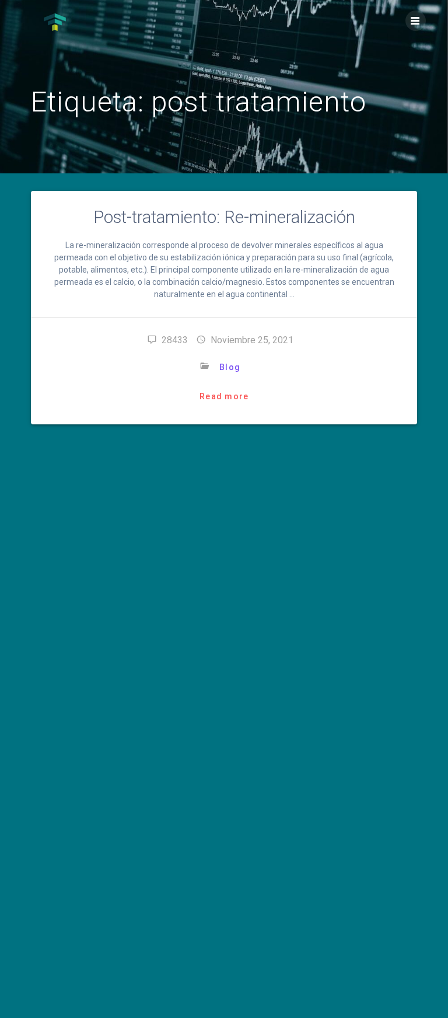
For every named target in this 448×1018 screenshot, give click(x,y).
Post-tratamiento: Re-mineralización (224, 217)
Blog (229, 367)
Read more (224, 396)
